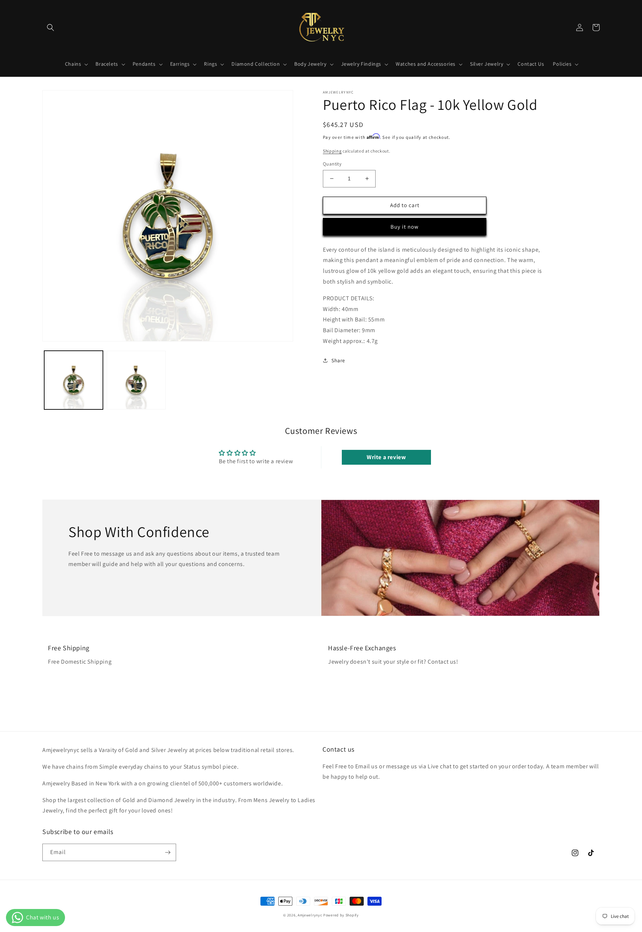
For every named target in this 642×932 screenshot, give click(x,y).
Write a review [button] (386, 457)
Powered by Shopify (341, 915)
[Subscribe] (167, 852)
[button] (50, 27)
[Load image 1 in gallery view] (73, 380)
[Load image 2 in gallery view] (136, 380)
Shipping (332, 151)
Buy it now (404, 226)
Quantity (332, 164)
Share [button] (338, 360)
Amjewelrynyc (310, 915)
